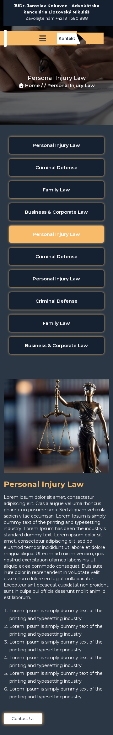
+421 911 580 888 (72, 18)
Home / (34, 85)
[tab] (56, 145)
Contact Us (23, 718)
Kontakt (67, 38)
